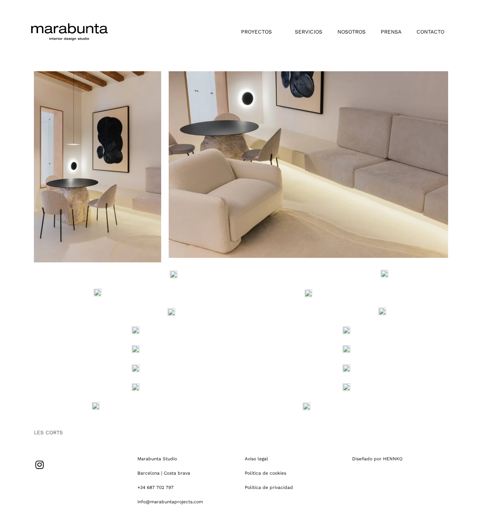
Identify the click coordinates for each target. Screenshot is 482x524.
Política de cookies (265, 473)
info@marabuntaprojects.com (170, 501)
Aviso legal (256, 458)
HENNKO (393, 458)
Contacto (430, 32)
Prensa (391, 32)
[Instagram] (39, 464)
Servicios (308, 32)
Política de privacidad (269, 487)
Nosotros (351, 32)
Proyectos (256, 32)
